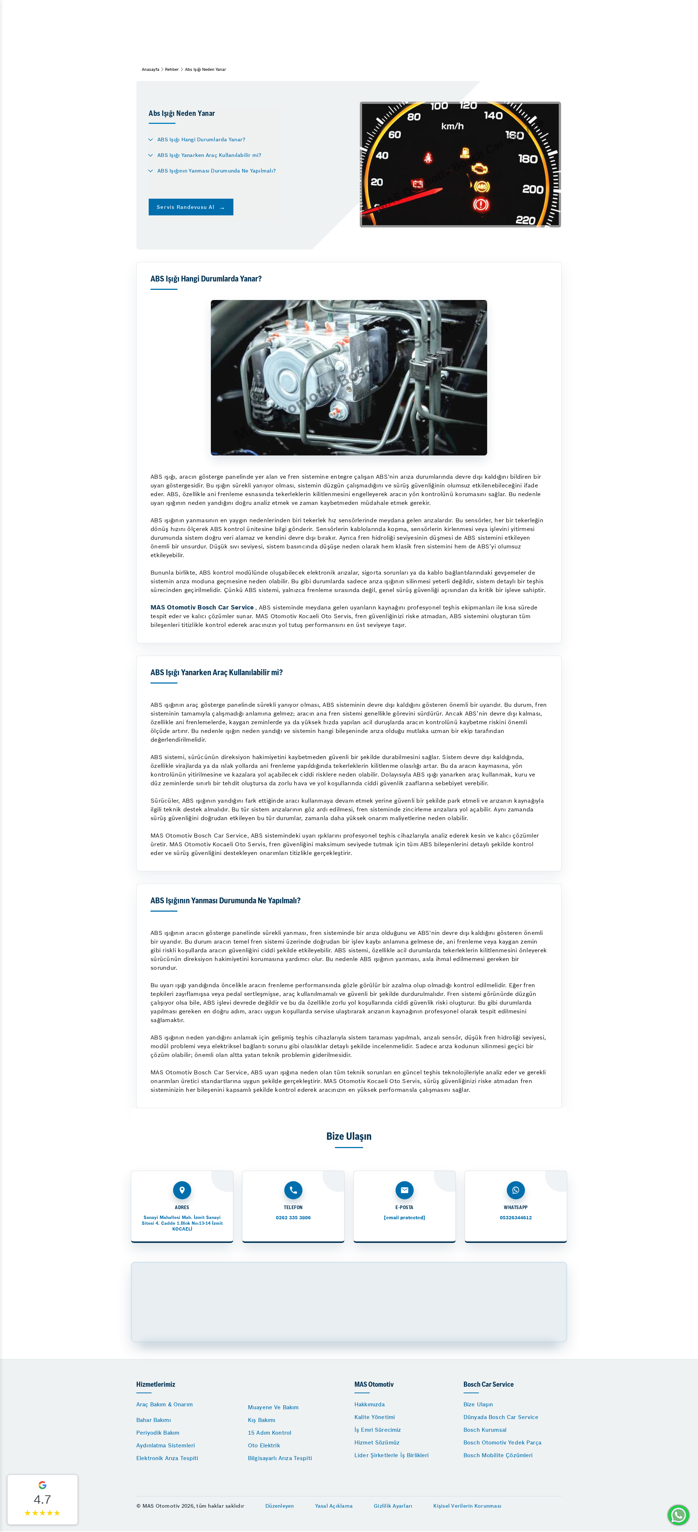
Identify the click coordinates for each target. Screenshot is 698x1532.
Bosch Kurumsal (485, 1429)
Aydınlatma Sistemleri (165, 1445)
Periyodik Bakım (157, 1432)
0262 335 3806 (293, 1218)
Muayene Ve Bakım (273, 1407)
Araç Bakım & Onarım (164, 1404)
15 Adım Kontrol (269, 1432)
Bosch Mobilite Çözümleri (498, 1455)
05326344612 (516, 1218)
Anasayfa (150, 69)
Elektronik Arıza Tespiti (167, 1458)
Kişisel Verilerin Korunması (467, 1506)
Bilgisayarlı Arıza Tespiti (280, 1458)
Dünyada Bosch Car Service (501, 1417)
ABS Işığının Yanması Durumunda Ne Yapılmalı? (216, 170)
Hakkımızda (369, 1404)
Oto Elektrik (264, 1445)
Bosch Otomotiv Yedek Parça (502, 1442)
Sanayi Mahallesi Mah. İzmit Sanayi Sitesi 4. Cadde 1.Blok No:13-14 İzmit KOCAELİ (182, 1223)
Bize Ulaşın (478, 1404)
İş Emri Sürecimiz (377, 1429)
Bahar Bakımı (153, 1420)
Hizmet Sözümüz (377, 1442)
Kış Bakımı (262, 1420)
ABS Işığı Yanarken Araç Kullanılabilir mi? (209, 155)
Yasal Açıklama (334, 1506)
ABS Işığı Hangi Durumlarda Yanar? (201, 139)
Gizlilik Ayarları (393, 1506)
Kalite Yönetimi (374, 1417)
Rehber (172, 69)
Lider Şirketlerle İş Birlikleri (391, 1455)
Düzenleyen (279, 1506)
